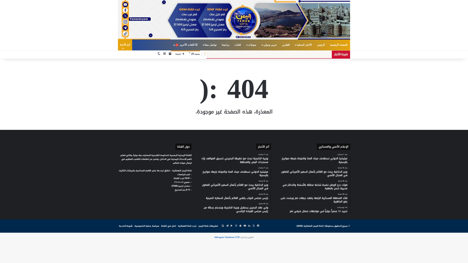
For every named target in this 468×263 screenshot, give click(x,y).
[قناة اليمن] (234, 19)
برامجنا (225, 44)
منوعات (252, 44)
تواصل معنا (211, 44)
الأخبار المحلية (304, 44)
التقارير (286, 44)
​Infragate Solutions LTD (226, 237)
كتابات (238, 44)
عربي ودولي (270, 44)
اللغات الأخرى (186, 44)
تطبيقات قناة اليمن (208, 226)
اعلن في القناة (168, 226)
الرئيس (321, 44)
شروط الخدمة (126, 226)
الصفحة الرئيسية (339, 44)
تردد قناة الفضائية (187, 226)
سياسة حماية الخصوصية (146, 226)
